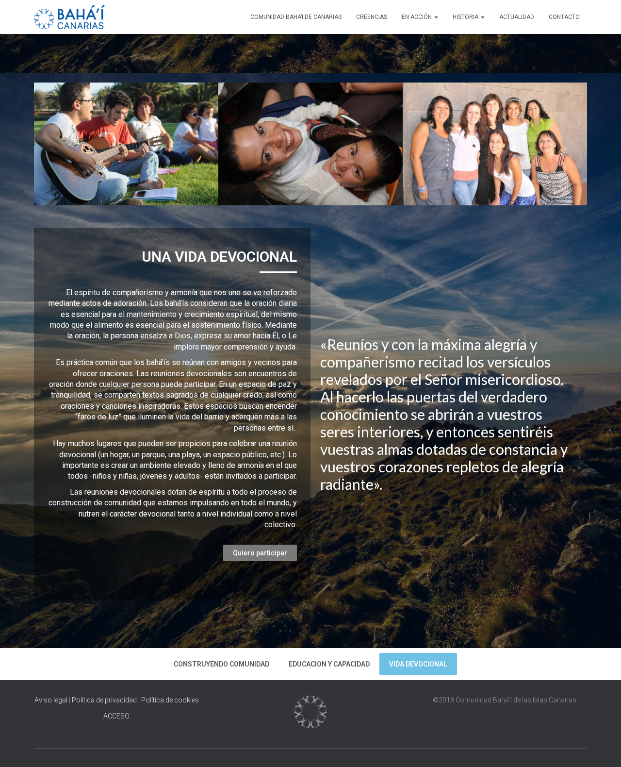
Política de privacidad (104, 700)
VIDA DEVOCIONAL (418, 664)
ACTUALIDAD (516, 17)
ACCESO (116, 716)
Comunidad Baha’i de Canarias (296, 17)
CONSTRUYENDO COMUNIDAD (221, 664)
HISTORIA (466, 17)
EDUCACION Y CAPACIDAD (329, 664)
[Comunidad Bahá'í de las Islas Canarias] (69, 17)
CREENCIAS (371, 17)
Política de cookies (170, 700)
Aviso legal (51, 700)
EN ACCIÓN (417, 17)
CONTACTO (564, 17)
